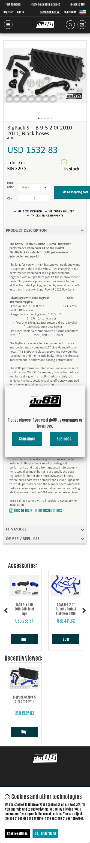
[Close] (85, 385)
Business (64, 439)
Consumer (27, 439)
